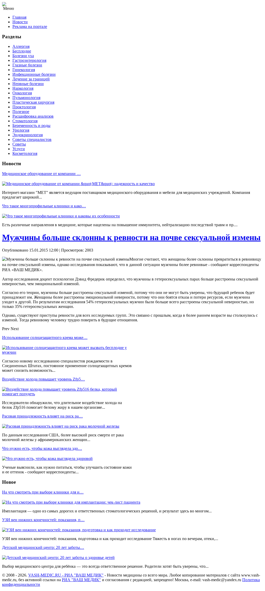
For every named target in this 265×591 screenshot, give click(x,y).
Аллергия (21, 46)
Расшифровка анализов (33, 116)
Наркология (22, 88)
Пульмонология (26, 97)
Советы (19, 144)
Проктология (24, 107)
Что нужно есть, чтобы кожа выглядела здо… (42, 448)
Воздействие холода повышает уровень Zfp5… (43, 379)
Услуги (18, 149)
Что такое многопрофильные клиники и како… (44, 206)
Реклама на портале (29, 26)
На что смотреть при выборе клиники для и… (43, 492)
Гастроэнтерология (29, 60)
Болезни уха (23, 56)
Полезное (20, 111)
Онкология (22, 93)
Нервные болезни (28, 83)
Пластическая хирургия (33, 102)
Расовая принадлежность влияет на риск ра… (42, 416)
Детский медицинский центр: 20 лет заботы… (43, 547)
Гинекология (23, 69)
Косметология (24, 153)
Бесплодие (21, 51)
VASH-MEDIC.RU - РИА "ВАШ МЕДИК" (66, 575)
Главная (19, 17)
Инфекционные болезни (34, 74)
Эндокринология (27, 135)
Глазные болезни (27, 65)
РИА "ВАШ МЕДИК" (81, 580)
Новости (20, 22)
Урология (20, 130)
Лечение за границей (31, 79)
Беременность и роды (31, 125)
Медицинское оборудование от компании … (41, 173)
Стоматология (25, 121)
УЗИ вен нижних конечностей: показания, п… (43, 520)
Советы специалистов (31, 139)
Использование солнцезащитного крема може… (44, 337)
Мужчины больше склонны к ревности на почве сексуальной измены (131, 237)
